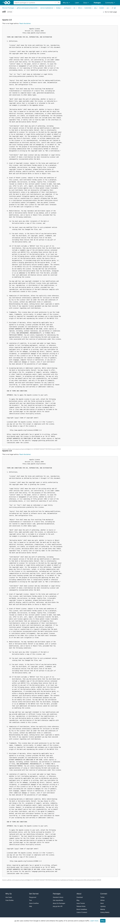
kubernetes (87, 8)
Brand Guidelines (82, 909)
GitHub (102, 900)
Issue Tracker (81, 903)
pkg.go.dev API (57, 906)
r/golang (102, 906)
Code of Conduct (82, 912)
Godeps (58, 8)
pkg (95, 8)
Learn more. (94, 921)
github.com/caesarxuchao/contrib (27, 8)
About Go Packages (59, 903)
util (112, 8)
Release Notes (81, 906)
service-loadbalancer (46, 8)
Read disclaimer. (25, 23)
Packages (97, 3)
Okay (103, 921)
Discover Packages (8, 8)
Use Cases (8, 897)
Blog (78, 900)
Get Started (33, 894)
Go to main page (110, 12)
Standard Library (58, 897)
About (79, 894)
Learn (77, 3)
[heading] (8, 2)
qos (108, 8)
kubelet (101, 8)
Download (80, 897)
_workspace (67, 8)
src (74, 8)
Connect (103, 894)
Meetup (102, 909)
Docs (85, 3)
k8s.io (80, 8)
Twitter (102, 897)
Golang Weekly (104, 912)
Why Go (65, 3)
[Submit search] (59, 2)
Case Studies (9, 900)
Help (30, 906)
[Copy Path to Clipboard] (115, 8)
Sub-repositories (58, 900)
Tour (30, 900)
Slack (102, 903)
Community (109, 3)
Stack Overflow (34, 903)
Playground (32, 897)
